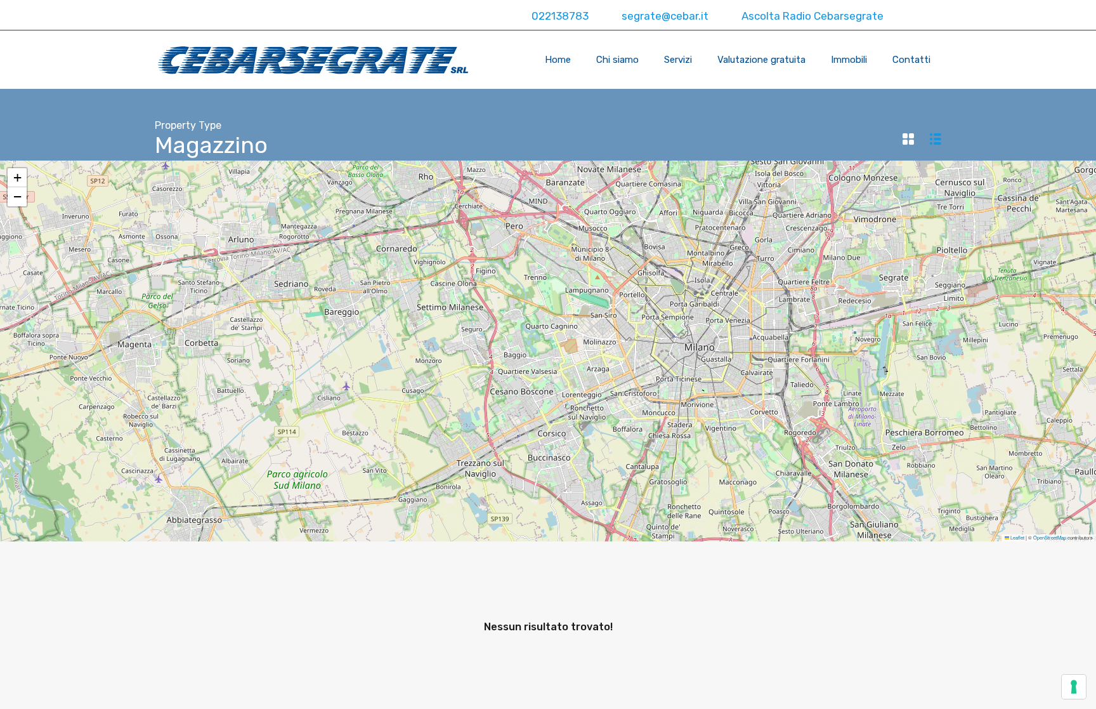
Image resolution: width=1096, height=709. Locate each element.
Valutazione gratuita (761, 59)
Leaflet (1016, 537)
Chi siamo (617, 59)
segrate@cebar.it (663, 16)
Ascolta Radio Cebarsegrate (811, 16)
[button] (17, 177)
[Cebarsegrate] (313, 70)
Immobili (849, 59)
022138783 (559, 16)
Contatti (911, 59)
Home (558, 59)
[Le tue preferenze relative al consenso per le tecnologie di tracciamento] (1074, 687)
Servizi (678, 59)
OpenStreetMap (1049, 537)
